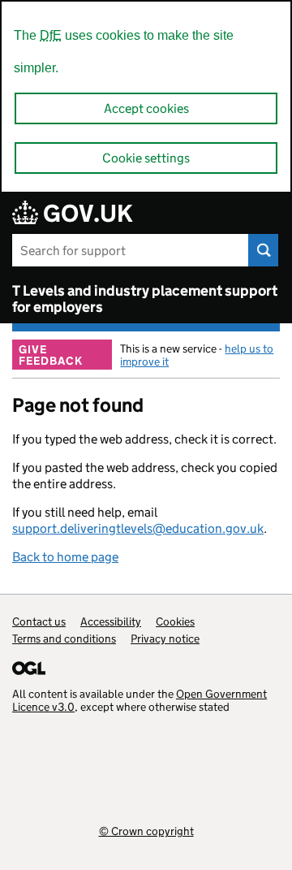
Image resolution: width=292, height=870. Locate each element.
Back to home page (65, 557)
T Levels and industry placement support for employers (144, 299)
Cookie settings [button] (146, 158)
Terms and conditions (64, 638)
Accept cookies (146, 108)
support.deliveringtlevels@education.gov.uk (138, 528)
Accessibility (110, 621)
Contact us (39, 621)
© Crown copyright (146, 831)
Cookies (175, 621)
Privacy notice (165, 638)
